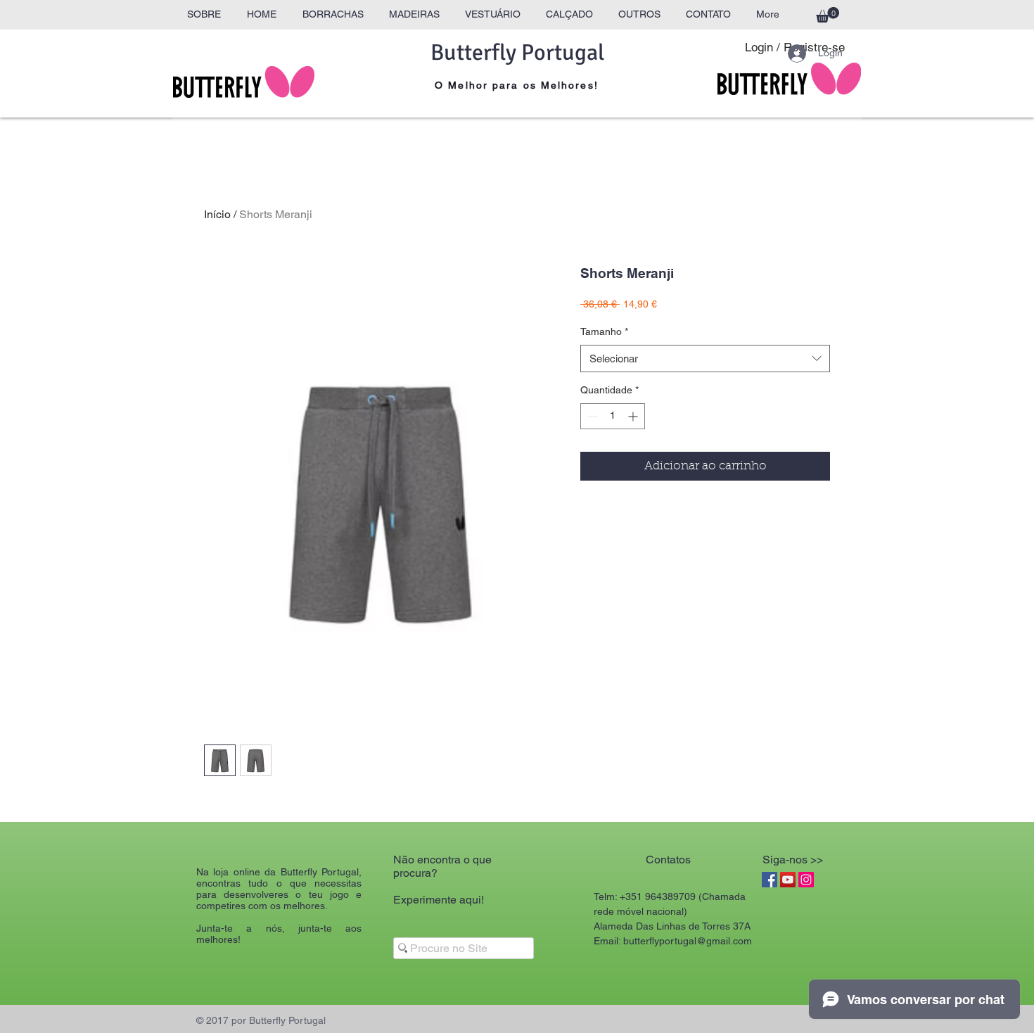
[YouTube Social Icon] (788, 879)
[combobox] (705, 358)
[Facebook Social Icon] (769, 879)
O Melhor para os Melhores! (517, 85)
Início (217, 214)
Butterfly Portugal (517, 52)
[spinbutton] (612, 416)
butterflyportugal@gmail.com (687, 940)
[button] (827, 15)
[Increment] (634, 416)
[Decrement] (591, 416)
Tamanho (604, 331)
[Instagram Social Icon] (806, 879)
